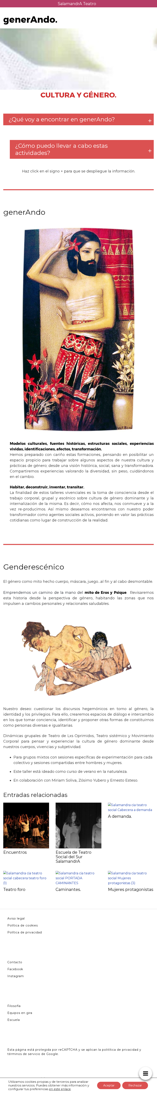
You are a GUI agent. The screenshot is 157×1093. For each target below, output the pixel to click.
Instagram (15, 976)
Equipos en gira (19, 1013)
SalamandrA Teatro (77, 4)
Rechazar (135, 1085)
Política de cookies (22, 925)
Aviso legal (16, 918)
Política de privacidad (24, 932)
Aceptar (108, 1085)
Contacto (14, 962)
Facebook (15, 969)
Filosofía (14, 1006)
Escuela (13, 1020)
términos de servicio (23, 1054)
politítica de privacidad (120, 1050)
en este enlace (60, 1089)
